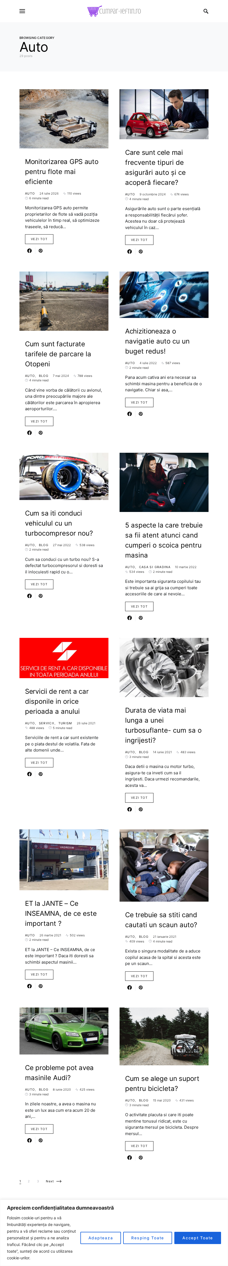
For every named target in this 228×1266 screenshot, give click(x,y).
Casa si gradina (155, 567)
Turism (65, 723)
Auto (30, 193)
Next (50, 1181)
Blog (44, 376)
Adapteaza (100, 1237)
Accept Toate (197, 1237)
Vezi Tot (39, 239)
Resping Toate (147, 1237)
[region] (114, 1233)
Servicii (46, 723)
